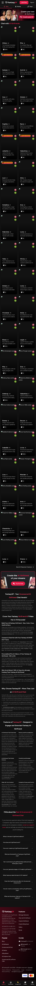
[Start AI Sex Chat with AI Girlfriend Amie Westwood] (27, 308)
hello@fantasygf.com (17, 971)
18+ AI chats (28, 608)
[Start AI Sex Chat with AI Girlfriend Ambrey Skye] (9, 389)
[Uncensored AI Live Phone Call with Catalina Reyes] (15, 193)
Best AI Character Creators (24, 567)
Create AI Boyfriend (24, 924)
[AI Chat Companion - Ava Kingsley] (33, 190)
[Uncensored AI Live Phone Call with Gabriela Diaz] (15, 220)
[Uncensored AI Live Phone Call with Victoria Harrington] (33, 516)
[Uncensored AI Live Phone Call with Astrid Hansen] (33, 58)
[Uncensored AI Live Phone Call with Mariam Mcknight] (33, 462)
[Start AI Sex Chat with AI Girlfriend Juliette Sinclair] (9, 146)
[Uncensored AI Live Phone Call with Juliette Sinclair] (15, 139)
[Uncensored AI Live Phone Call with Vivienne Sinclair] (15, 301)
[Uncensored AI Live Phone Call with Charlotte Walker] (15, 516)
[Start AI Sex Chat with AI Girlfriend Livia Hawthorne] (27, 443)
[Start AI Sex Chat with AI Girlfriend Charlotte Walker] (9, 524)
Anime (19, 6)
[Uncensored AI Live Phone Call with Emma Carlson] (15, 408)
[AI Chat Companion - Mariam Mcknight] (33, 460)
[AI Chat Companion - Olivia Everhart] (33, 244)
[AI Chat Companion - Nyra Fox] (33, 109)
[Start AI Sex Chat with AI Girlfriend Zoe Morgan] (27, 362)
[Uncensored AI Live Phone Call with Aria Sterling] (33, 489)
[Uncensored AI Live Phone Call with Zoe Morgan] (33, 355)
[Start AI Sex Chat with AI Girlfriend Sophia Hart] (9, 120)
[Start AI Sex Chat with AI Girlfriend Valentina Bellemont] (27, 389)
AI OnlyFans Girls (6, 956)
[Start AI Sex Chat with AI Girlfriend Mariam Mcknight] (27, 470)
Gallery (20, 927)
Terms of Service (6, 970)
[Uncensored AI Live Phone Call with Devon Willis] (33, 408)
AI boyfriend (23, 641)
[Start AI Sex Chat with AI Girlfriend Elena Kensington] (9, 335)
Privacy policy (16, 970)
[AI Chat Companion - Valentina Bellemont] (33, 379)
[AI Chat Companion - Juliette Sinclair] (15, 136)
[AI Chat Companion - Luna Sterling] (15, 540)
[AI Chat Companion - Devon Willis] (33, 406)
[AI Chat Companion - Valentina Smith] (33, 136)
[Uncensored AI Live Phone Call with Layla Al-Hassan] (33, 328)
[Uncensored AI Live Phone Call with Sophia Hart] (15, 112)
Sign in (32, 2)
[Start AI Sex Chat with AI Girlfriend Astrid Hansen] (27, 66)
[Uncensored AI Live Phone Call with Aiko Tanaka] (33, 166)
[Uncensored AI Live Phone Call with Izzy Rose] (15, 85)
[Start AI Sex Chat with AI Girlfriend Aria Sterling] (27, 497)
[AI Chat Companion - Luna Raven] (33, 217)
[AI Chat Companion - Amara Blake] (15, 271)
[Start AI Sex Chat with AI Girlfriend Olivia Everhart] (27, 254)
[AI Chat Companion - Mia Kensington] (15, 352)
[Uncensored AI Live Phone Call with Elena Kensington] (15, 328)
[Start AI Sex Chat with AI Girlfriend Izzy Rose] (9, 93)
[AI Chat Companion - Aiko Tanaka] (33, 163)
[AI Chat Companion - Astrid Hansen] (33, 55)
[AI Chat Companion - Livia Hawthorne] (33, 433)
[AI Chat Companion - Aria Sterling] (33, 486)
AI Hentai (4, 950)
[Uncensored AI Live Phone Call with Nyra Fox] (33, 112)
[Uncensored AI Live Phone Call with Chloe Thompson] (15, 31)
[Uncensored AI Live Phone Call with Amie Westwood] (33, 301)
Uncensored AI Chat (7, 947)
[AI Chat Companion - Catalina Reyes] (15, 190)
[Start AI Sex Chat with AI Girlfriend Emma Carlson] (9, 416)
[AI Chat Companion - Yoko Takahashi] (15, 244)
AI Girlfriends (5, 944)
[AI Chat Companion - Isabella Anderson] (15, 433)
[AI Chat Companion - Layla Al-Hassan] (33, 325)
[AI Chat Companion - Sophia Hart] (15, 109)
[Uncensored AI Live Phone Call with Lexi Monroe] (15, 166)
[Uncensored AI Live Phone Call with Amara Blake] (15, 274)
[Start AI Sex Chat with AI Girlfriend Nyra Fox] (27, 120)
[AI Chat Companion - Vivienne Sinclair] (15, 298)
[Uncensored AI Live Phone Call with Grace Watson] (33, 543)
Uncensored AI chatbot (8, 707)
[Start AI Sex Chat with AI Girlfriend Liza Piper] (9, 470)
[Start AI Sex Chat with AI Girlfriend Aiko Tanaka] (27, 173)
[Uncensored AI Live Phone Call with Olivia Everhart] (33, 247)
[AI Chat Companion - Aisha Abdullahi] (15, 486)
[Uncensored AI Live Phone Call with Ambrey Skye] (15, 381)
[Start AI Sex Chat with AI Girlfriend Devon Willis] (27, 416)
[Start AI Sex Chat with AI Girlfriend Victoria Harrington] (27, 524)
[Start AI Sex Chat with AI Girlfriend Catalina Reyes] (9, 200)
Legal (22, 970)
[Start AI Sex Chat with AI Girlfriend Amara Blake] (9, 281)
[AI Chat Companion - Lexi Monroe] (15, 163)
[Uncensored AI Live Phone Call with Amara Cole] (33, 85)
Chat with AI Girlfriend (24, 918)
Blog (3, 941)
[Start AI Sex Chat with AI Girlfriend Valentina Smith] (27, 146)
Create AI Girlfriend (24, 921)
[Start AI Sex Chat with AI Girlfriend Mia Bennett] (27, 39)
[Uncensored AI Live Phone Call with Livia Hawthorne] (33, 435)
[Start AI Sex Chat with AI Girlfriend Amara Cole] (27, 93)
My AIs (20, 930)
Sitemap (30, 967)
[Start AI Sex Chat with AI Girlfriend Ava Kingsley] (27, 200)
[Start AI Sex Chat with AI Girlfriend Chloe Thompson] (9, 39)
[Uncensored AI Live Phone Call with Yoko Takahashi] (15, 247)
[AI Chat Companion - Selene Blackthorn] (15, 55)
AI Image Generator (24, 915)
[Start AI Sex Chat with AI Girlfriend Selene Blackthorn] (9, 66)
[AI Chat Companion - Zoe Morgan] (33, 352)
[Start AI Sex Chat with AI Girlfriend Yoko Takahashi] (9, 254)
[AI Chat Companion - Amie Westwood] (33, 298)
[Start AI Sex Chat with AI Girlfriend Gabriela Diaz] (9, 227)
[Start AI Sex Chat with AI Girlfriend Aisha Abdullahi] (9, 497)
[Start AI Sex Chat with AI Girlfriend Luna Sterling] (9, 551)
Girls (7, 6)
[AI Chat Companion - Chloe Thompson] (15, 28)
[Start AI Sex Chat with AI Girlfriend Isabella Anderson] (9, 443)
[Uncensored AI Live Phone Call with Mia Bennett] (33, 31)
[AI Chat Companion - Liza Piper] (15, 460)
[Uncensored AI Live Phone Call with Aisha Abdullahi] (15, 489)
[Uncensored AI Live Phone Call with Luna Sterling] (15, 543)
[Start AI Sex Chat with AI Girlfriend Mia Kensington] (9, 362)
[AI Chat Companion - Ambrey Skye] (15, 379)
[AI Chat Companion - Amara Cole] (33, 82)
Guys (31, 6)
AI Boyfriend (5, 953)
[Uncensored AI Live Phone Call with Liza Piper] (15, 462)
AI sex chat (6, 777)
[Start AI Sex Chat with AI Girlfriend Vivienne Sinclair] (9, 308)
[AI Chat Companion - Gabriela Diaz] (15, 217)
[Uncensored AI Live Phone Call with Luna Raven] (33, 220)
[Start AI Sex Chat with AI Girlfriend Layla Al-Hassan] (27, 335)
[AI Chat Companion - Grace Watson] (33, 540)
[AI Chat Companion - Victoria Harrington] (33, 513)
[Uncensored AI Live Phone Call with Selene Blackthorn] (15, 58)
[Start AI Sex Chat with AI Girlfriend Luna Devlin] (27, 281)
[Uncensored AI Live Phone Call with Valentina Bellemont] (33, 381)
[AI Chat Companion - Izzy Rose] (15, 82)
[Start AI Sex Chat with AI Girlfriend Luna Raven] (27, 227)
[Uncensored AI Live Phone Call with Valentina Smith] (33, 139)
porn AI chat (30, 796)
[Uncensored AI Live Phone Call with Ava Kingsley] (33, 193)
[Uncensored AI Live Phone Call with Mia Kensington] (15, 355)
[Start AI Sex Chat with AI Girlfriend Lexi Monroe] (9, 173)
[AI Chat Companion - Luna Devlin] (33, 271)
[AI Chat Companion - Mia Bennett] (33, 28)
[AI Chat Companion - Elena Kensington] (15, 325)
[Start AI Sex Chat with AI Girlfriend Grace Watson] (27, 551)
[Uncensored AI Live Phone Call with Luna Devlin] (33, 274)
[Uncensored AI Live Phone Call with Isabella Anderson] (15, 435)
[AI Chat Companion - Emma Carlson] (15, 406)
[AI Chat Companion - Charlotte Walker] (15, 513)
